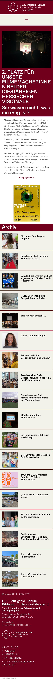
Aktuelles (11, 647)
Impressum (11, 654)
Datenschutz (13, 658)
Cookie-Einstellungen (19, 661)
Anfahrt (10, 665)
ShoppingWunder (26, 177)
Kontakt (9, 651)
